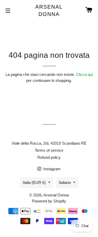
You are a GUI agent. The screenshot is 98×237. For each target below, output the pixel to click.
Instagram (51, 169)
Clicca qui (84, 74)
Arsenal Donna (49, 10)
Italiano (65, 182)
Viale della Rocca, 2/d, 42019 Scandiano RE (49, 143)
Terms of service (49, 150)
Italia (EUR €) (34, 182)
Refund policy (49, 157)
